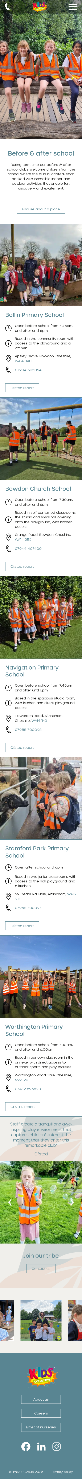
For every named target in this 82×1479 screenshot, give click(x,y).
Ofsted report (22, 388)
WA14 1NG (39, 720)
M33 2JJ (21, 1080)
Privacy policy (62, 1472)
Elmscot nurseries (41, 1427)
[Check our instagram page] (41, 1339)
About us (41, 1399)
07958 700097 (28, 908)
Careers (41, 1413)
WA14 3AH (23, 361)
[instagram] (56, 1446)
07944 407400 (28, 548)
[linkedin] (41, 1446)
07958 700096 (28, 729)
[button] (7, 6)
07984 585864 (28, 370)
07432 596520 (28, 1089)
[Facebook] (25, 1446)
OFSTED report (23, 1107)
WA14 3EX (23, 539)
